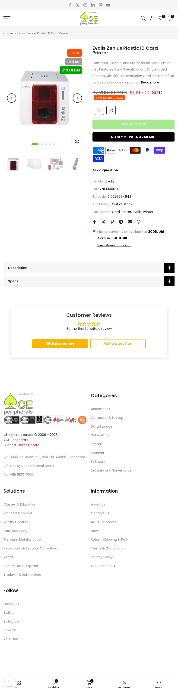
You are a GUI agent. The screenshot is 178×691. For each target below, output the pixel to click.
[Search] (143, 18)
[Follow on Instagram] (85, 5)
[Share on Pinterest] (112, 222)
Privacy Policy (102, 557)
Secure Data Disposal (20, 566)
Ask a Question (105, 170)
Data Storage (101, 426)
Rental (8, 557)
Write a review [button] (60, 343)
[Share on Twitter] (103, 222)
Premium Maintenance (22, 539)
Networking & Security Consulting (30, 548)
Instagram (11, 621)
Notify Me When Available (133, 137)
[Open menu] (29, 18)
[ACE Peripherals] (89, 18)
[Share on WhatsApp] (139, 222)
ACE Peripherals (15, 440)
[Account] (152, 18)
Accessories (100, 409)
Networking (100, 435)
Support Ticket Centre (21, 445)
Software (98, 461)
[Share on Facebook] (94, 222)
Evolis (110, 181)
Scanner (97, 452)
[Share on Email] (130, 222)
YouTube (10, 639)
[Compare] (111, 110)
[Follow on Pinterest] (101, 5)
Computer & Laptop (107, 417)
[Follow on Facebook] (70, 5)
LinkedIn (9, 630)
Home (8, 33)
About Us (98, 504)
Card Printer (121, 212)
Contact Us (100, 513)
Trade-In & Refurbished (22, 574)
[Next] (77, 98)
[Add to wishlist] (99, 110)
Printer (148, 212)
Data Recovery (15, 530)
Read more (150, 82)
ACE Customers (103, 522)
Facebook (11, 604)
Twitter (9, 612)
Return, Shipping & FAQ (109, 539)
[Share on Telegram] (121, 222)
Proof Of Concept (17, 513)
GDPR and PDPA (103, 566)
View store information (114, 245)
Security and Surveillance (111, 470)
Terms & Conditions (107, 548)
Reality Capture (16, 522)
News (95, 530)
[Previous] (11, 98)
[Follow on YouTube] (108, 5)
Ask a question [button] (118, 343)
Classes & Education (19, 504)
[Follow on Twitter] (78, 5)
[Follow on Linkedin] (93, 5)
